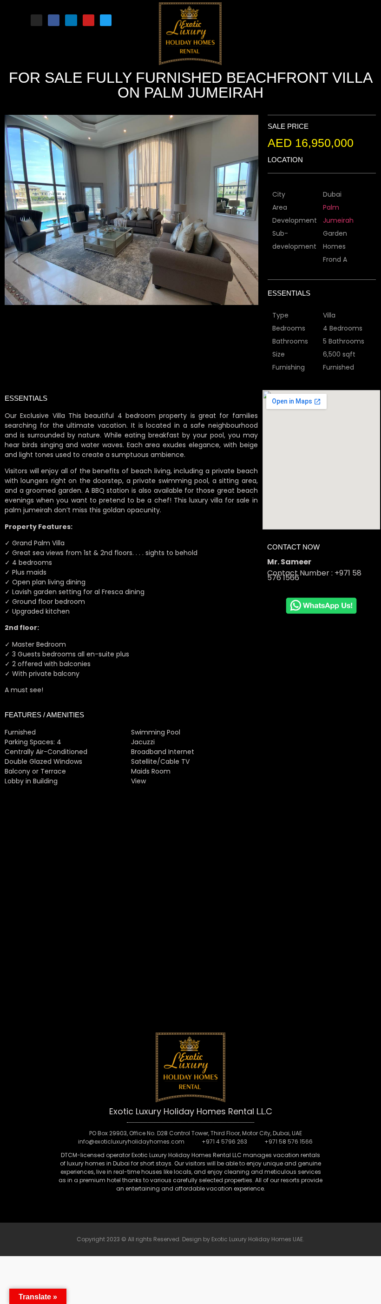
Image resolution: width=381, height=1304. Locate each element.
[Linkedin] (71, 20)
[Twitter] (106, 20)
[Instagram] (36, 20)
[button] (303, 18)
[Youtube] (88, 20)
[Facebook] (53, 20)
